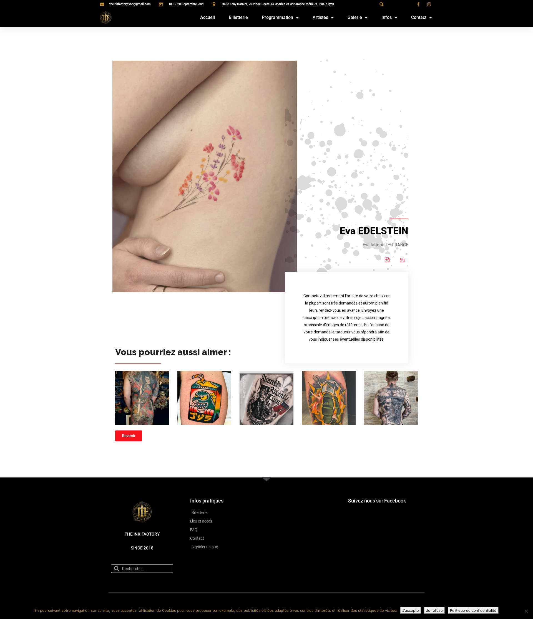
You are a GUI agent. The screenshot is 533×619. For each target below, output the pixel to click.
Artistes (320, 17)
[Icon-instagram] (387, 260)
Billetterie (238, 17)
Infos (386, 17)
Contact (418, 17)
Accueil (207, 17)
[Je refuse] (526, 611)
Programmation (277, 17)
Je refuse (434, 610)
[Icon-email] (402, 260)
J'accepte (410, 610)
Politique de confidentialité (473, 610)
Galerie (355, 17)
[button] (381, 4)
